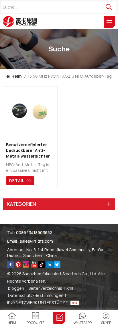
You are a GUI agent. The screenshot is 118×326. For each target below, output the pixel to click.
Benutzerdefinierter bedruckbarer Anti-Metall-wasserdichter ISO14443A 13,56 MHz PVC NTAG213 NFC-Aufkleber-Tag (28, 150)
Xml (69, 288)
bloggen (16, 288)
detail (16, 180)
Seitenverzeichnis (45, 288)
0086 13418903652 (34, 232)
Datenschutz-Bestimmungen (35, 295)
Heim (16, 76)
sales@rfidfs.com (36, 241)
